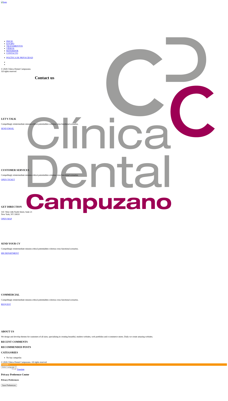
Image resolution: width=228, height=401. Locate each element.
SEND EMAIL (7, 128)
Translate (20, 369)
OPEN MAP (6, 219)
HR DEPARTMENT (10, 253)
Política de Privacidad (19, 57)
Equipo (10, 44)
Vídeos (10, 48)
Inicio (9, 41)
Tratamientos (14, 46)
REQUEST (6, 304)
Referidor (12, 51)
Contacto (12, 53)
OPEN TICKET (8, 179)
